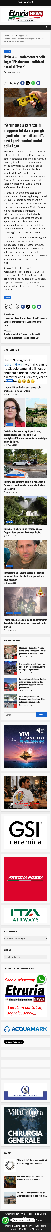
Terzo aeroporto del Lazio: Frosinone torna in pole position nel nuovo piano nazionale (10, 701)
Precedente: (25, 320)
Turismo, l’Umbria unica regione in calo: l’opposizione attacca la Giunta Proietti (23, 530)
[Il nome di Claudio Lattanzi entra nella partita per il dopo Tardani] (25, 369)
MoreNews (24, 1229)
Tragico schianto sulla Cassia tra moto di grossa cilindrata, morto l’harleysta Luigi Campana (10, 668)
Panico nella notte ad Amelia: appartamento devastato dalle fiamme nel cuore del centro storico (25, 623)
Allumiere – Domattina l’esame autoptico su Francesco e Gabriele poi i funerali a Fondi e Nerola (10, 652)
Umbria (7, 51)
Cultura (7, 1152)
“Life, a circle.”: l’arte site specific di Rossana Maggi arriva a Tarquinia (32, 1162)
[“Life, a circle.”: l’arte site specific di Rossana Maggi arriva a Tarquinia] (10, 1165)
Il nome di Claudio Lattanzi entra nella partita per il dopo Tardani (22, 389)
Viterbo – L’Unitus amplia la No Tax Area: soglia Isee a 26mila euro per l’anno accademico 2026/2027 (31, 1194)
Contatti (39, 1220)
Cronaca (9, 613)
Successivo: (22, 334)
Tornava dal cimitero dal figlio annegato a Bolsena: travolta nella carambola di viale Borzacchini (24, 485)
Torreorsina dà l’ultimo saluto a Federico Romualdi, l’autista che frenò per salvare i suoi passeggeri (24, 576)
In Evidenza (18, 475)
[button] (4, 27)
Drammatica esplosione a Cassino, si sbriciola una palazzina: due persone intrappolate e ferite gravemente (10, 684)
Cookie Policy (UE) (14, 1220)
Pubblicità (29, 1220)
